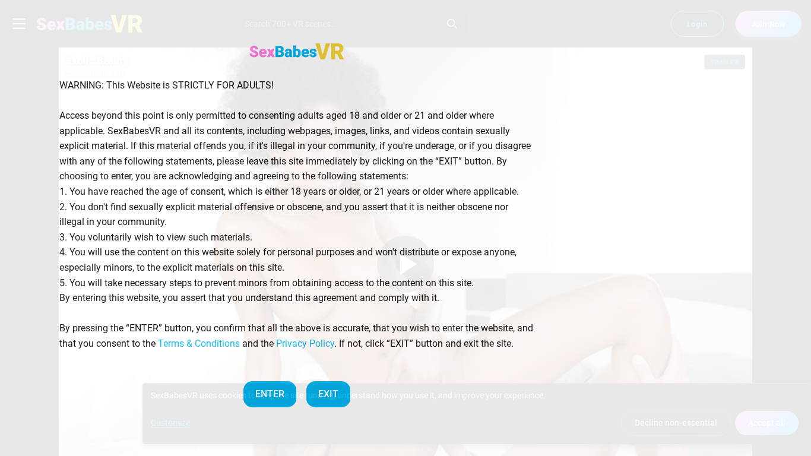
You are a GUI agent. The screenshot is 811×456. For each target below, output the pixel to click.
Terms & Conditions (199, 343)
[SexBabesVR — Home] (296, 51)
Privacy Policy (305, 343)
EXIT (328, 394)
